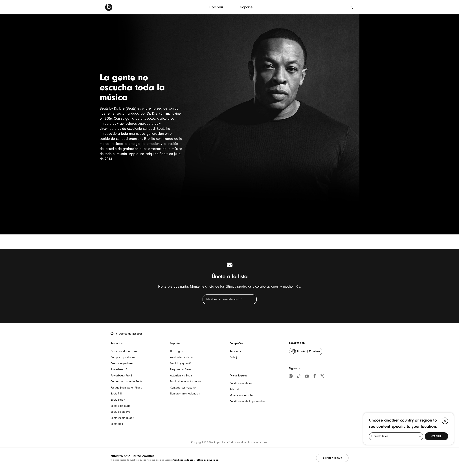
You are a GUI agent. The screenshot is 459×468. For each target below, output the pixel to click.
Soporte (246, 7)
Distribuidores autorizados (185, 381)
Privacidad (236, 389)
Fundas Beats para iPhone (126, 387)
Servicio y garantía (181, 363)
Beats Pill (116, 393)
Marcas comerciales (242, 395)
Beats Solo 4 (118, 399)
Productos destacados (124, 351)
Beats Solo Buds (120, 405)
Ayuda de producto (181, 357)
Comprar (216, 7)
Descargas (176, 351)
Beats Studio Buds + (122, 418)
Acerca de (236, 351)
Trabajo (234, 357)
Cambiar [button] (308, 352)
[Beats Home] (112, 333)
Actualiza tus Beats (181, 375)
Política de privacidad (207, 459)
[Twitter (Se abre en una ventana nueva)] (322, 376)
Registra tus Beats (181, 369)
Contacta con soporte (183, 387)
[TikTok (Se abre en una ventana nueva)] (298, 376)
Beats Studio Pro (120, 411)
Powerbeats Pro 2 (121, 375)
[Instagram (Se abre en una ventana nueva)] (291, 376)
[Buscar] (351, 7)
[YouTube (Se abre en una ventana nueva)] (307, 376)
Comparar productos (123, 357)
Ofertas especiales (122, 363)
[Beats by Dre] (108, 7)
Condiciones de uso (241, 383)
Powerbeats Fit (119, 369)
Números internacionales (185, 393)
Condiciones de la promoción (247, 401)
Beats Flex (117, 423)
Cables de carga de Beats (126, 381)
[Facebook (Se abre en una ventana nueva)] (314, 376)
